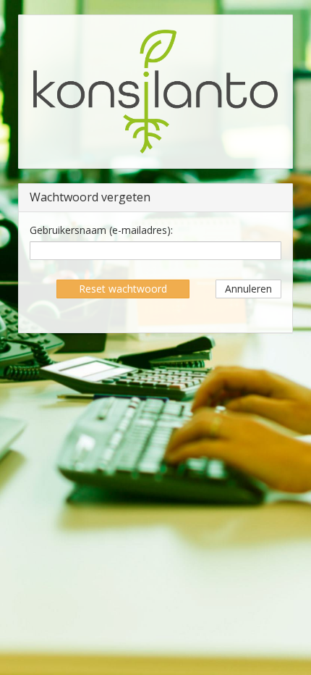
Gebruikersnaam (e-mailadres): (101, 230)
